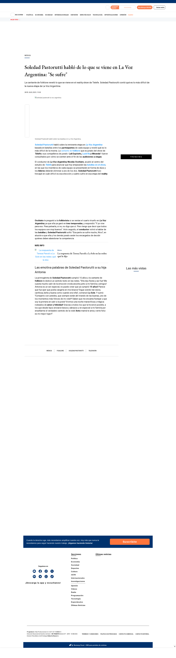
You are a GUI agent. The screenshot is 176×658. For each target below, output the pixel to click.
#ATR (73, 575)
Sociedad (49, 15)
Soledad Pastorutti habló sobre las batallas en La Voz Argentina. (58, 139)
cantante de (67, 151)
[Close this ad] (174, 646)
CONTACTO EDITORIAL (142, 634)
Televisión (92, 351)
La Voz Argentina (94, 144)
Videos (74, 589)
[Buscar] (107, 7)
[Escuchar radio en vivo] (127, 7)
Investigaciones (111, 15)
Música (49, 351)
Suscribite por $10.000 (144, 7)
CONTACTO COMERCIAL (126, 634)
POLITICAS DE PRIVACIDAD (108, 634)
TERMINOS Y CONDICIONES (90, 634)
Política (29, 15)
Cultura (74, 571)
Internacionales (62, 15)
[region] (88, 38)
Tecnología (97, 15)
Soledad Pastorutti (44, 144)
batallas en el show (96, 165)
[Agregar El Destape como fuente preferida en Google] (107, 92)
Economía (39, 15)
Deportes (74, 15)
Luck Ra (86, 153)
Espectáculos (85, 15)
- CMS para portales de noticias (90, 645)
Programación (77, 595)
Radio (130, 15)
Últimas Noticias (78, 605)
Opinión (123, 15)
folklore (76, 151)
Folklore (60, 351)
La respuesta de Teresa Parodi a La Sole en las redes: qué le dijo (82, 255)
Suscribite (130, 541)
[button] (27, 107)
